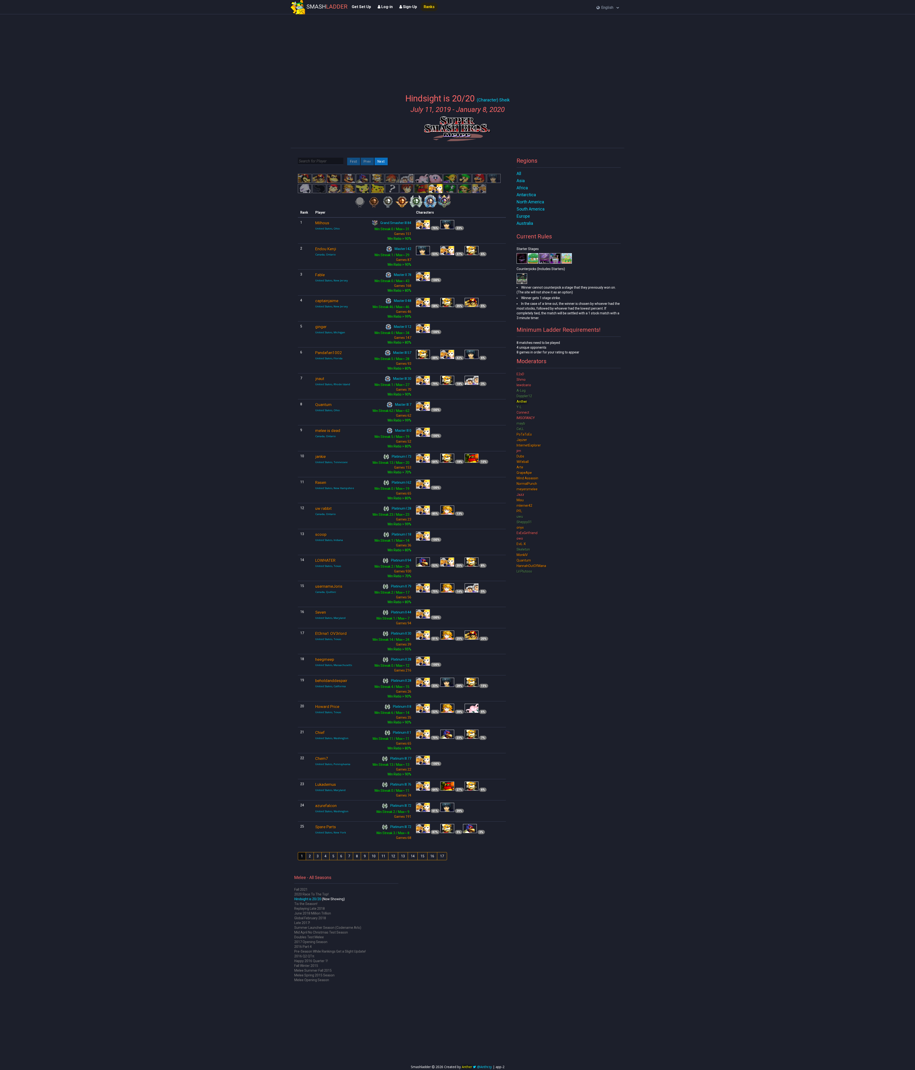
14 (413, 856)
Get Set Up (361, 7)
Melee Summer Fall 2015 (313, 970)
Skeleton (523, 549)
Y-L (519, 407)
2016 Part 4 (303, 947)
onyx (520, 527)
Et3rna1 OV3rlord (331, 633)
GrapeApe (524, 473)
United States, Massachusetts (333, 665)
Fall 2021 (301, 889)
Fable (320, 274)
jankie (320, 456)
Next (381, 161)
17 (442, 856)
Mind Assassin (527, 478)
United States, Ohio (327, 228)
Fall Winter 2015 (306, 966)
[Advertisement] (457, 51)
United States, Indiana (329, 540)
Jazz (520, 495)
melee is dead (327, 430)
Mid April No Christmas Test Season (321, 932)
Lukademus (325, 784)
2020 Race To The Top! (311, 894)
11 (383, 856)
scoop (320, 534)
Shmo (521, 380)
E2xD (520, 374)
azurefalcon (326, 805)
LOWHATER (325, 560)
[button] (608, 8)
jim (519, 451)
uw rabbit (323, 508)
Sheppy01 (524, 522)
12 (393, 856)
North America (530, 201)
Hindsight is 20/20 (307, 899)
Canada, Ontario (325, 254)
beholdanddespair (331, 680)
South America (530, 208)
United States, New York (330, 832)
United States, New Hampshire (334, 488)
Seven (320, 612)
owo (520, 538)
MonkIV (522, 555)
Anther (522, 401)
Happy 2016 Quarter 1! (311, 961)
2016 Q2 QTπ (304, 956)
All (519, 173)
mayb (521, 423)
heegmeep (324, 659)
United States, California (330, 686)
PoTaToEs (524, 434)
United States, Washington (331, 738)
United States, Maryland (330, 618)
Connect (523, 412)
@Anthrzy (484, 1067)
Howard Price (327, 706)
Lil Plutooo (524, 571)
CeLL (520, 429)
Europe (523, 216)
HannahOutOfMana (531, 566)
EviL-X (521, 544)
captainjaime (326, 300)
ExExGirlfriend (527, 533)
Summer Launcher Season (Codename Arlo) (327, 927)
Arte (520, 467)
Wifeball (523, 462)
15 (422, 856)
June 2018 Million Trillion (312, 913)
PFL (519, 511)
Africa (522, 187)
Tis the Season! (305, 904)
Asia (521, 180)
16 (432, 856)
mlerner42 (524, 505)
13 (403, 856)
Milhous (322, 223)
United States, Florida (328, 358)
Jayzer (522, 440)
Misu (520, 500)
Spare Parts (325, 826)
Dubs (520, 456)
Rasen (320, 482)
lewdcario (524, 385)
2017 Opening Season (310, 942)
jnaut (319, 378)
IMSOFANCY (526, 418)
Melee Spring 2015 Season (314, 975)
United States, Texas (328, 566)
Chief (320, 732)
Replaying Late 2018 (309, 908)
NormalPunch (527, 484)
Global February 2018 (310, 918)
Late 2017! (302, 923)
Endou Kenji (325, 248)
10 (374, 856)
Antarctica (526, 194)
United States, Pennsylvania (332, 764)
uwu (520, 516)
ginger (321, 326)
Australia (525, 223)
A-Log (521, 390)
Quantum (323, 404)
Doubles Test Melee (309, 937)
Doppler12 (524, 396)
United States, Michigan (330, 332)
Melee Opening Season (311, 980)
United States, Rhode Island (332, 384)
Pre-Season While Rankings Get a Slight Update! (330, 951)
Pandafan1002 (328, 352)
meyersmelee (527, 489)
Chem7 (321, 758)
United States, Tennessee (331, 462)
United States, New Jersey (331, 280)
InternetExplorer (529, 445)
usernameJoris (328, 586)
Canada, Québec (325, 592)
